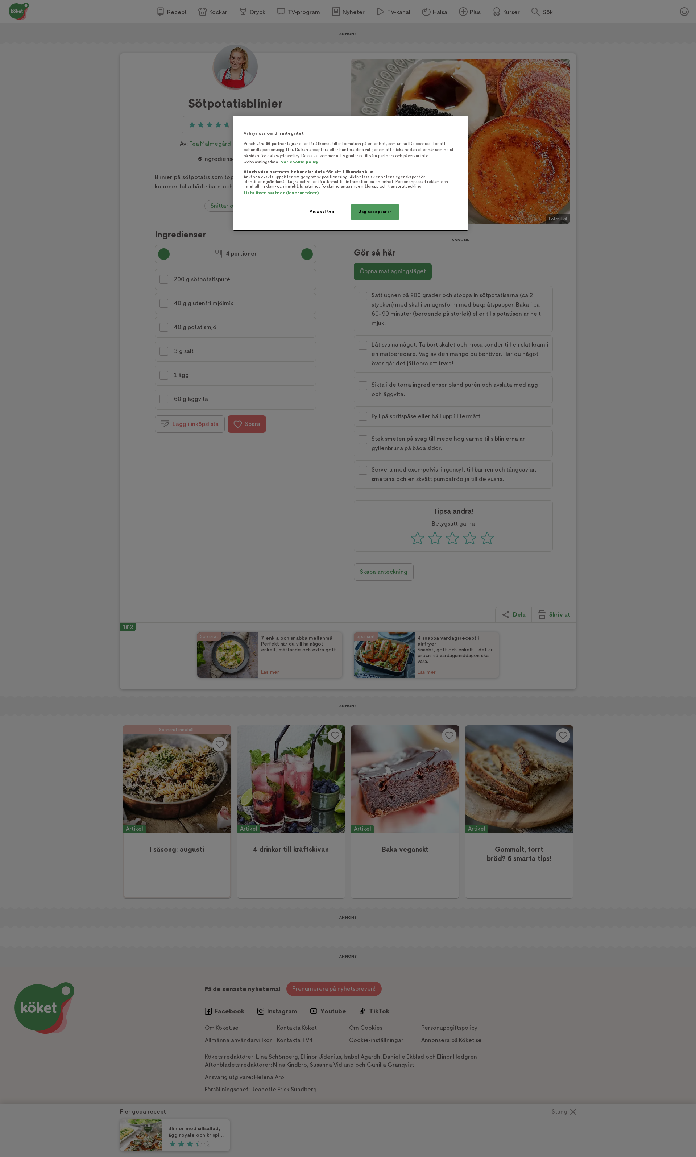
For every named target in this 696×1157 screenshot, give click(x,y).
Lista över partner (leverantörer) (281, 193)
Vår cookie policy (300, 162)
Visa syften (322, 211)
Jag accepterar (375, 212)
